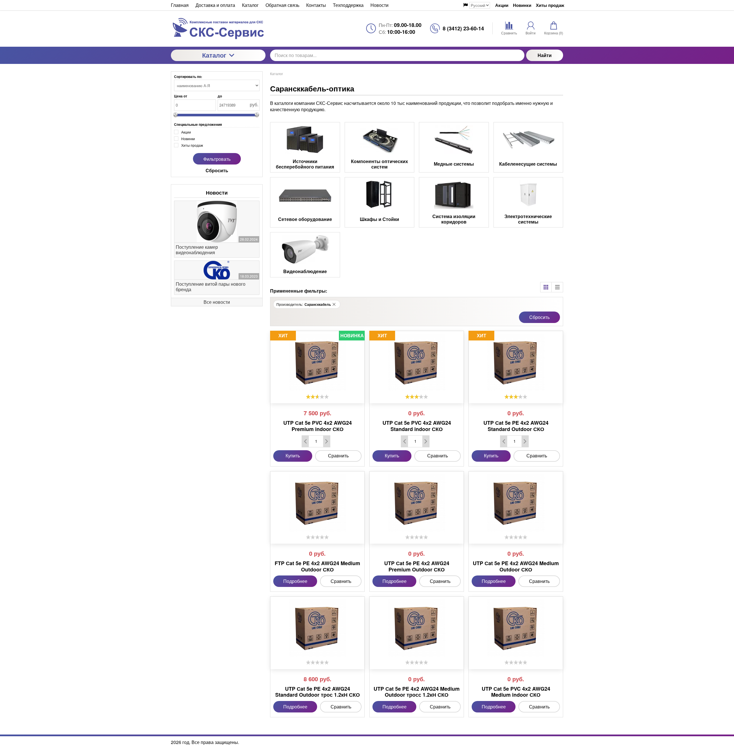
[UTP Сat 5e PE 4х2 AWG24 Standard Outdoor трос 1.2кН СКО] (317, 628)
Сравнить (338, 455)
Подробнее (295, 581)
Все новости (217, 302)
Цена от (180, 96)
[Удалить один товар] (305, 441)
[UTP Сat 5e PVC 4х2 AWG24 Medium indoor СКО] (516, 628)
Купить (293, 455)
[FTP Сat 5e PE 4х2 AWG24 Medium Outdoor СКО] (317, 503)
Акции (501, 5)
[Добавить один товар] (326, 441)
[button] (334, 304)
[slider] (317, 396)
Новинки (522, 5)
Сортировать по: (188, 77)
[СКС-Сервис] (218, 28)
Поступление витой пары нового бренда (210, 287)
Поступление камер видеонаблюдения (197, 250)
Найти (545, 55)
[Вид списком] (557, 287)
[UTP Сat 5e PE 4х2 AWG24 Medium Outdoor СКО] (516, 503)
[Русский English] (476, 5)
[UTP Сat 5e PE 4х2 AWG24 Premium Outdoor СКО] (416, 503)
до (220, 96)
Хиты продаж (550, 5)
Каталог (214, 55)
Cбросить (539, 317)
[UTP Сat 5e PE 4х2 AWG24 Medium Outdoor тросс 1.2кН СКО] (416, 628)
